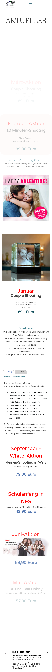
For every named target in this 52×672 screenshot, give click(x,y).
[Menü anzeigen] (30, 4)
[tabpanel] (26, 20)
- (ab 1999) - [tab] (9, 372)
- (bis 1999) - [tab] (21, 372)
